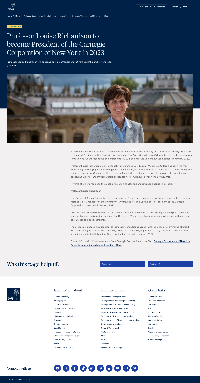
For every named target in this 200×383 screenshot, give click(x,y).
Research (161, 7)
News (152, 7)
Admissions (143, 7)
